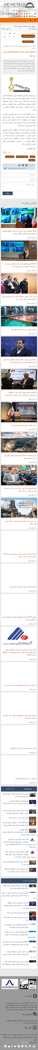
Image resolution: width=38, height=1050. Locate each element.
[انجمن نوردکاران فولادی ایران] (10, 984)
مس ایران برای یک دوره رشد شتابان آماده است (19, 804)
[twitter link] (19, 165)
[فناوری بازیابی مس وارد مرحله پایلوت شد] (19, 316)
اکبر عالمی (31, 160)
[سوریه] (21, 16)
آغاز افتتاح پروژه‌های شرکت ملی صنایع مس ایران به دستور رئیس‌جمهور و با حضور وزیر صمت (20, 265)
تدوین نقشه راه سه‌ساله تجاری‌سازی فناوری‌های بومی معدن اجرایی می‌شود (20, 456)
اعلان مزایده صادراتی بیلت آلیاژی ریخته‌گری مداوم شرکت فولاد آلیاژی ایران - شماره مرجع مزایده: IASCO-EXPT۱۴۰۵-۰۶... (19, 652)
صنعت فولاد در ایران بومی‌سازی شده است (23, 425)
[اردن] (32, 16)
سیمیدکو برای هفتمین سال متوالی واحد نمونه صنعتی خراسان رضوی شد (16, 926)
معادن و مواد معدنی (28, 36)
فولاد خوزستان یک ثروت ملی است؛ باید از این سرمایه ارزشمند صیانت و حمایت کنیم (20, 489)
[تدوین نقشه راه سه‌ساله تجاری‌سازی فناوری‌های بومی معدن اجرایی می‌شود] (19, 442)
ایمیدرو (29, 148)
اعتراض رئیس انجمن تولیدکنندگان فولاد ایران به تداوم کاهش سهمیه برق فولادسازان (15, 963)
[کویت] (14, 13)
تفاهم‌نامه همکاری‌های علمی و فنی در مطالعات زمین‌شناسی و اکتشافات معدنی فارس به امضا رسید (20, 393)
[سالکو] (28, 984)
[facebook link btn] (12, 1046)
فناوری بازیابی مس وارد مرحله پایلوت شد (23, 329)
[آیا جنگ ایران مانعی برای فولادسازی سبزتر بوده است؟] (19, 672)
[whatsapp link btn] (22, 1046)
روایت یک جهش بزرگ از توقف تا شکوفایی (23, 748)
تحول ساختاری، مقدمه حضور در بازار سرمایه (23, 587)
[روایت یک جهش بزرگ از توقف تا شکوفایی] (19, 735)
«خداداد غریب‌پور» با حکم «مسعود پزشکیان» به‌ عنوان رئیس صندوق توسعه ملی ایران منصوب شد (19, 361)
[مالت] (6, 13)
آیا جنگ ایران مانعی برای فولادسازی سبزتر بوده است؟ (19, 685)
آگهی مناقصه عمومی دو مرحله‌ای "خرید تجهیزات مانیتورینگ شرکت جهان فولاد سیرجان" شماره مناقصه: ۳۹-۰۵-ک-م (20, 854)
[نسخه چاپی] (5, 36)
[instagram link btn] (19, 1046)
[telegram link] (26, 165)
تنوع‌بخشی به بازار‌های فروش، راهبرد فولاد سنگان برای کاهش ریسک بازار (15, 887)
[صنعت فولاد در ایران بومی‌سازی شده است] (19, 412)
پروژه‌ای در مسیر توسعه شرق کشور (25, 778)
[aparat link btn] (30, 1046)
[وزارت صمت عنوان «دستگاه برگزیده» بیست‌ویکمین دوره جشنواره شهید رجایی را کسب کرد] (19, 283)
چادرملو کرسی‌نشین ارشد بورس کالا (17, 913)
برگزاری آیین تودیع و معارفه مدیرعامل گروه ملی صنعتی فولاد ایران (15, 795)
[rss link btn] (26, 1046)
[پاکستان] (24, 13)
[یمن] (16, 16)
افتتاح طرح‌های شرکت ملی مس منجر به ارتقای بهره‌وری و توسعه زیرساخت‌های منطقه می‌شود (19, 232)
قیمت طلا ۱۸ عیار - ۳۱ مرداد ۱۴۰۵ (18, 818)
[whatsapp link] (23, 165)
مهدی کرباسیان (9, 157)
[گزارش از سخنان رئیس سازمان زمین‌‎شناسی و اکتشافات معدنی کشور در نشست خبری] (19, 541)
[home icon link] (30, 20)
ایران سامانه (25, 1042)
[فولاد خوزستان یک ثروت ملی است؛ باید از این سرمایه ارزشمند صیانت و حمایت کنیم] (19, 475)
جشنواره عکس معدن (22, 157)
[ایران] (21, 13)
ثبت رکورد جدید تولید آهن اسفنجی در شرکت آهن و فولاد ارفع (20, 522)
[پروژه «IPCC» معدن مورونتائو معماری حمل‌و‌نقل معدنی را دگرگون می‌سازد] (19, 604)
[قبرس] (32, 13)
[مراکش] (16, 13)
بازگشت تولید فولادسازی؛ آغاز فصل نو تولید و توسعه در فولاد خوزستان (19, 833)
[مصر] (27, 13)
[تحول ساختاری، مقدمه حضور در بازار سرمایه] (19, 574)
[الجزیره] (29, 13)
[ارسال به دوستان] (9, 36)
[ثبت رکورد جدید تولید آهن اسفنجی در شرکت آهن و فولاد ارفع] (19, 508)
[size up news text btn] (14, 34)
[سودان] (3, 13)
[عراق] (11, 13)
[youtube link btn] (9, 1046)
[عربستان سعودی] (24, 16)
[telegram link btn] (33, 1046)
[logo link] (19, 7)
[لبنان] (19, 13)
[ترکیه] (19, 16)
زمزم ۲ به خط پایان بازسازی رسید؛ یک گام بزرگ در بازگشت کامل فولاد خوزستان (15, 812)
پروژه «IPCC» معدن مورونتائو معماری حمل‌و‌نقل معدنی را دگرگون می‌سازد (19, 618)
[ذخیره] (14, 36)
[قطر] (29, 16)
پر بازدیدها (27, 789)
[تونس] (27, 16)
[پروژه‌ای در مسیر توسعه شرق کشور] (19, 765)
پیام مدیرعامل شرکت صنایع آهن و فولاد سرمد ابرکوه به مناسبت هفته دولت (19, 716)
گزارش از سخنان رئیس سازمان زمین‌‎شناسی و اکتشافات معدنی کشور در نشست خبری (19, 555)
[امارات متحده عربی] (14, 16)
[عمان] (35, 16)
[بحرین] (35, 13)
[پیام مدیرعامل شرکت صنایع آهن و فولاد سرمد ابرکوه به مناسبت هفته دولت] (19, 702)
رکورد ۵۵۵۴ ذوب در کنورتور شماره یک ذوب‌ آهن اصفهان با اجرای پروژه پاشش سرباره (15, 823)
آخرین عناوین (10, 789)
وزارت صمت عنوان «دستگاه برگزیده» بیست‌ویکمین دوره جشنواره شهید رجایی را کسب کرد (19, 298)
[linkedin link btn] (5, 1046)
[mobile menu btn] (35, 20)
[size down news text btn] (5, 34)
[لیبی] (8, 13)
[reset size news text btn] (9, 34)
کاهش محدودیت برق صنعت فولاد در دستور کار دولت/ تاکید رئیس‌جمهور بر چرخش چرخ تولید (19, 896)
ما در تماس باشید (18, 1023)
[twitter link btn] (15, 1046)
